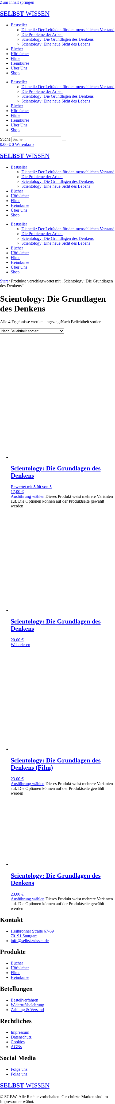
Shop (15, 73)
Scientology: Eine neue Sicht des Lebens (55, 44)
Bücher (17, 49)
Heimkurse (20, 63)
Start (4, 281)
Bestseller (19, 25)
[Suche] (64, 140)
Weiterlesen (20, 644)
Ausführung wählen (27, 496)
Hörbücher (20, 53)
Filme (15, 58)
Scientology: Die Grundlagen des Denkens (57, 39)
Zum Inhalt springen (17, 2)
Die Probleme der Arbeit (42, 34)
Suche (5, 139)
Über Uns (19, 68)
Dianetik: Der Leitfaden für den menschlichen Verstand (67, 29)
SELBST (24, 13)
